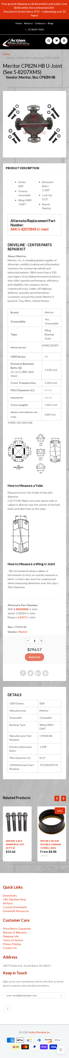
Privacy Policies (12, 944)
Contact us (40, 23)
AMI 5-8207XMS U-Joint (30, 229)
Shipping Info (11, 936)
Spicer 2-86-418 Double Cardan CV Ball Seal (50, 844)
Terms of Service (13, 940)
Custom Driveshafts (15, 907)
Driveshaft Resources (16, 911)
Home (19, 23)
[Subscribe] (61, 995)
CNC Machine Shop (14, 899)
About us (28, 23)
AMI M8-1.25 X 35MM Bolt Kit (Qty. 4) (15, 844)
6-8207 (21, 617)
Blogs (50, 23)
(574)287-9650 (36, 29)
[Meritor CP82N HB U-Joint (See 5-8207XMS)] (34, 124)
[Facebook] (7, 1009)
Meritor (22, 631)
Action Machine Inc (39, 1032)
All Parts (8, 903)
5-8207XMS (20, 609)
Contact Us (10, 947)
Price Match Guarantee (17, 928)
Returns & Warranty (15, 932)
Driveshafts (10, 895)
